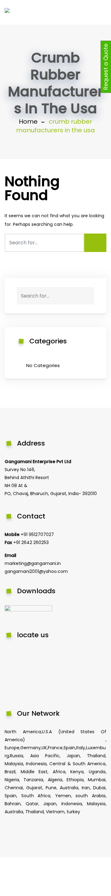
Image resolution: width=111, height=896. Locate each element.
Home (28, 121)
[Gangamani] (20, 12)
